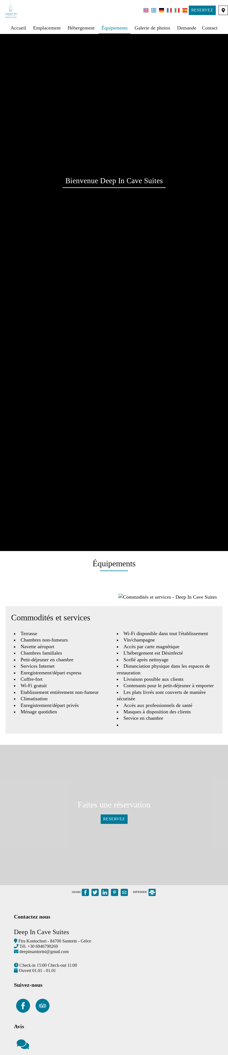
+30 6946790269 (43, 946)
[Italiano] (177, 9)
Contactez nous (32, 917)
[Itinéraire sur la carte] (223, 10)
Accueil (18, 28)
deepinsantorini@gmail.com (44, 951)
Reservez (202, 10)
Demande (186, 28)
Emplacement (47, 28)
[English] (146, 9)
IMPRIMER (140, 892)
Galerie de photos (152, 28)
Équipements (114, 28)
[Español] (185, 9)
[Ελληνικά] (154, 9)
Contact (209, 28)
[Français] (169, 9)
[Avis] (23, 1046)
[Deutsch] (161, 9)
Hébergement (81, 28)
